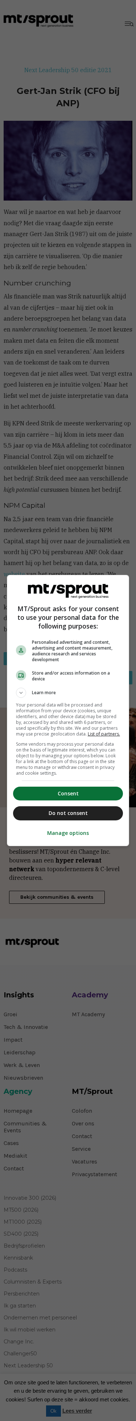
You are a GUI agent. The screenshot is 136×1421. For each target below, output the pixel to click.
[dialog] (68, 710)
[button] (68, 693)
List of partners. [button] (104, 734)
